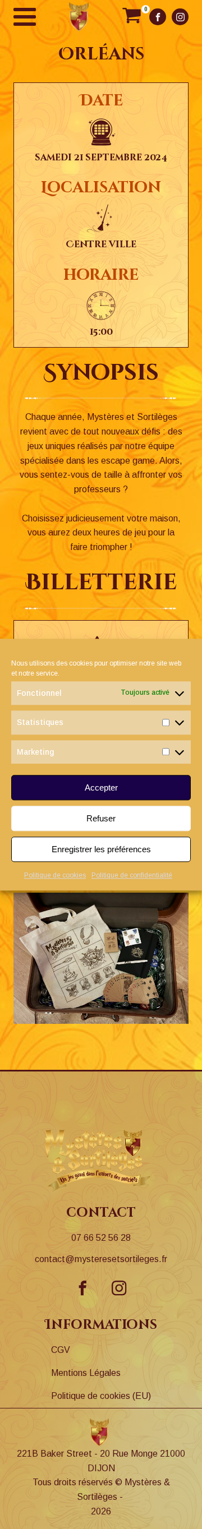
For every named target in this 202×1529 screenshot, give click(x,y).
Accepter (101, 787)
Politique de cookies (55, 875)
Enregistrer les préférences (101, 849)
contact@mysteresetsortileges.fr (101, 1259)
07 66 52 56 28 (101, 1237)
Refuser (101, 818)
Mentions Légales (86, 1373)
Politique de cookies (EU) (101, 1396)
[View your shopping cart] (131, 17)
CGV (60, 1350)
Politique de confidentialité (131, 875)
